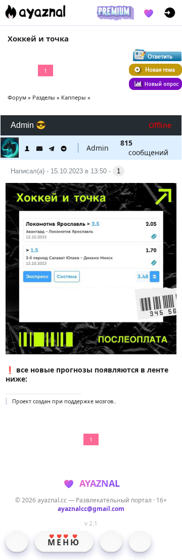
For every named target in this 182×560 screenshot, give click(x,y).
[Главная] (17, 541)
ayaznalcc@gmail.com (91, 508)
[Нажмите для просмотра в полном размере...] (91, 351)
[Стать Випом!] (114, 12)
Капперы (73, 97)
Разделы (43, 97)
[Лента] (140, 541)
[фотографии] (111, 541)
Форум (17, 97)
